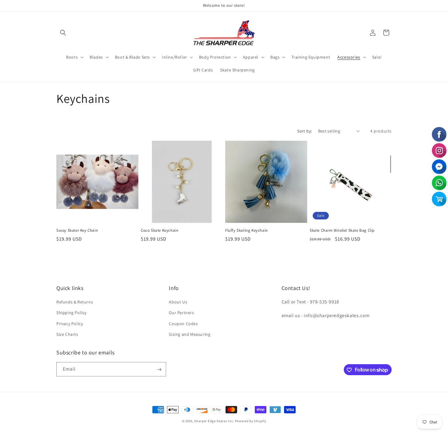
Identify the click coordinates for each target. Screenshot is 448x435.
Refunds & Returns (74, 302)
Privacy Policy (69, 323)
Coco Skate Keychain (159, 230)
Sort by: (304, 131)
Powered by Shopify (250, 421)
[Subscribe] (159, 369)
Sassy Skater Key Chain (77, 230)
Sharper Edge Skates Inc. (214, 421)
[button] (63, 32)
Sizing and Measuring (189, 334)
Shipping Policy (71, 313)
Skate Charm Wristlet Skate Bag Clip (342, 230)
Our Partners (181, 313)
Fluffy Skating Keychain (246, 230)
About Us (178, 302)
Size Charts (67, 334)
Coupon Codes (183, 323)
